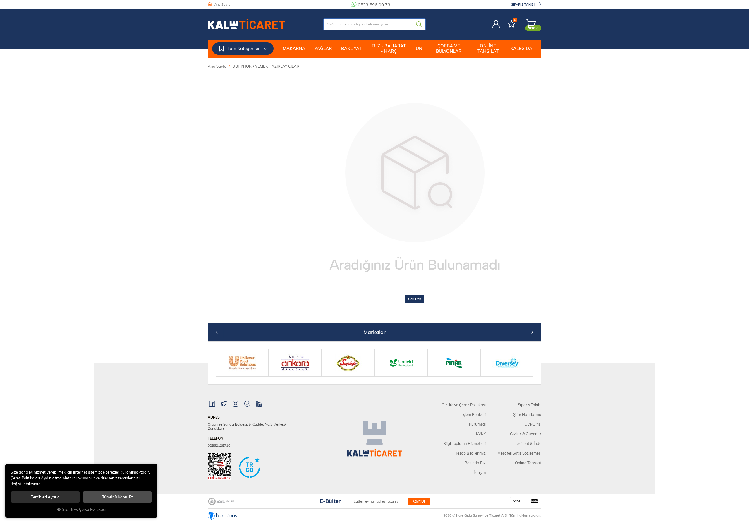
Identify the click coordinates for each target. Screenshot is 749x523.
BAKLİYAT (351, 48)
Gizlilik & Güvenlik (525, 433)
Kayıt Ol (418, 501)
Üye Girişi (533, 424)
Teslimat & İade (528, 443)
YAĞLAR (323, 48)
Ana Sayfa (222, 4)
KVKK (481, 433)
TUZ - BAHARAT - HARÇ (389, 48)
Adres (214, 417)
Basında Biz (475, 462)
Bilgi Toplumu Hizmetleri (464, 443)
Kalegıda (521, 48)
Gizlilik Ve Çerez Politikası (464, 404)
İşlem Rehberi (474, 414)
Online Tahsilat (488, 48)
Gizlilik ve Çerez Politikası (84, 509)
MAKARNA (294, 48)
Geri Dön (414, 299)
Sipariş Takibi (523, 4)
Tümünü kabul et (117, 497)
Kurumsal (477, 424)
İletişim (480, 472)
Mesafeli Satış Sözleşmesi (519, 453)
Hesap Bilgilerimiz (470, 453)
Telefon (215, 438)
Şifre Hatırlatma (527, 414)
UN (419, 48)
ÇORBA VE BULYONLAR (448, 48)
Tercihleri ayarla (45, 497)
